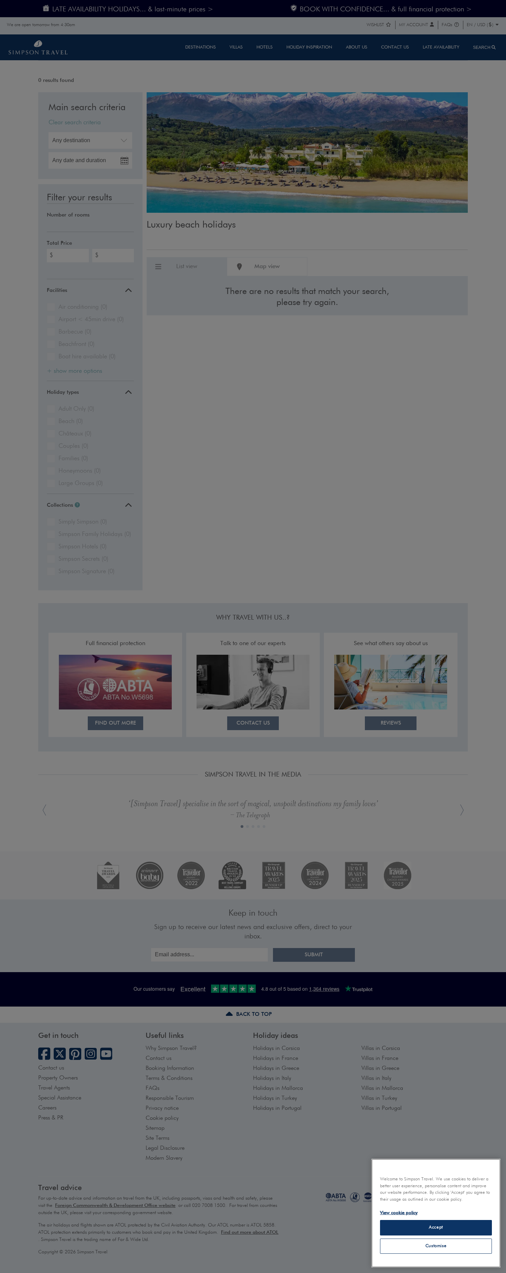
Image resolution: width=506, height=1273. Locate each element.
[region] (435, 1213)
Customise (436, 1246)
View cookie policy (399, 1213)
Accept (436, 1227)
